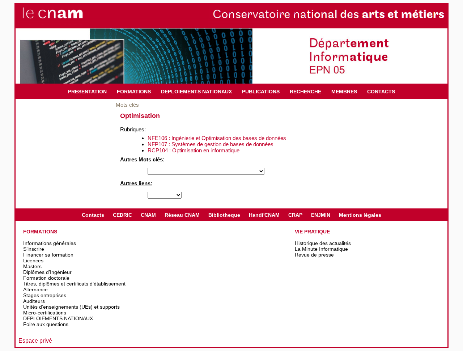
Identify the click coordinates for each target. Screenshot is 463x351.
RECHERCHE (305, 91)
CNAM (148, 215)
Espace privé (35, 341)
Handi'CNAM (264, 215)
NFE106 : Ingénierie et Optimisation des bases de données (217, 138)
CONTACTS (381, 91)
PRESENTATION (87, 91)
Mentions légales (360, 215)
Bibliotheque (224, 215)
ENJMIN (320, 215)
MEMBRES (344, 91)
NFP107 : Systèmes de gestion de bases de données (210, 144)
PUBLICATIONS (261, 91)
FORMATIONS (134, 91)
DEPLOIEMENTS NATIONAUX (196, 91)
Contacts (93, 215)
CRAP (295, 215)
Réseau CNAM (182, 215)
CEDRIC (122, 215)
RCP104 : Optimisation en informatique (193, 150)
